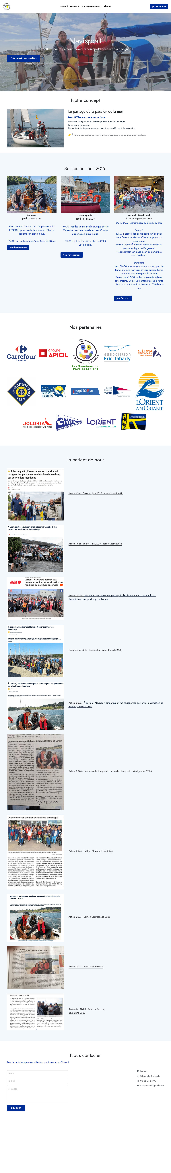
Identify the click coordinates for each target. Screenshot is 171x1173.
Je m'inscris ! (123, 298)
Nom (11, 1073)
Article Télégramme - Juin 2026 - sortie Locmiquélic (95, 543)
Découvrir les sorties (24, 58)
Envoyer (16, 1108)
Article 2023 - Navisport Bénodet (86, 966)
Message (13, 1089)
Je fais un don (159, 6)
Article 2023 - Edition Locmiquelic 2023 (89, 917)
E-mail (11, 1081)
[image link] (7, 6)
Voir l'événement (18, 247)
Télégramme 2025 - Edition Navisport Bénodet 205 (95, 650)
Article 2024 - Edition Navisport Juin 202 (90, 851)
